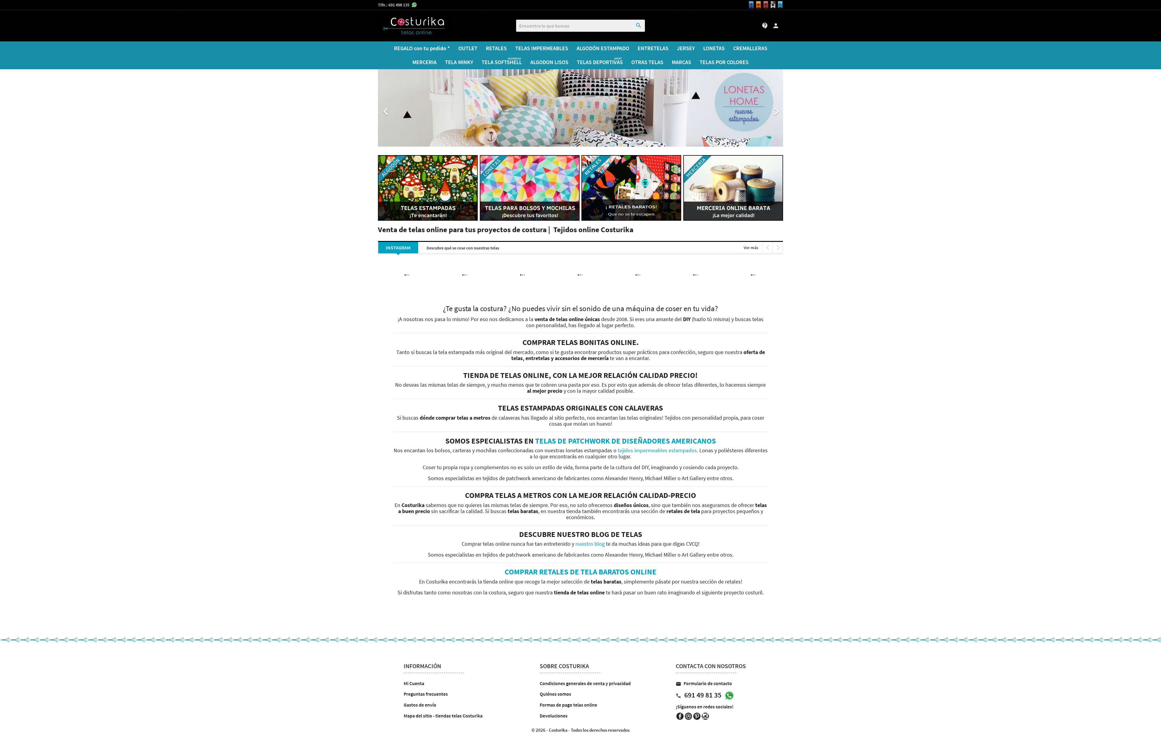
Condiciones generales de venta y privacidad (585, 683)
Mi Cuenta (414, 683)
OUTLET (467, 48)
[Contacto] (779, 5)
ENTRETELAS (653, 48)
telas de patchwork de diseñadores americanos (625, 441)
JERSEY (686, 48)
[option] (580, 108)
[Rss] (757, 5)
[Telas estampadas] (428, 187)
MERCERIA (424, 62)
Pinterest (697, 716)
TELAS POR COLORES (724, 62)
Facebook (680, 716)
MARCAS (681, 62)
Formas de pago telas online (568, 705)
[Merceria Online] (733, 187)
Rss (688, 716)
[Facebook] (750, 5)
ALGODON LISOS (549, 62)
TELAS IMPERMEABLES (541, 48)
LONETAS (714, 48)
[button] (408, 108)
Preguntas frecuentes (426, 694)
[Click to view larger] (464, 267)
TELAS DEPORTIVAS (600, 61)
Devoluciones (553, 716)
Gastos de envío (420, 705)
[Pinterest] (765, 5)
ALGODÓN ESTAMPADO (603, 48)
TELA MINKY (459, 62)
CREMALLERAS (750, 48)
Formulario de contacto (704, 683)
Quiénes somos (555, 694)
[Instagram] (772, 5)
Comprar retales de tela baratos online (580, 572)
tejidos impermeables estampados (657, 450)
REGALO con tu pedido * (422, 48)
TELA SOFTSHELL (502, 61)
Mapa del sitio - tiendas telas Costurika (443, 716)
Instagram (705, 716)
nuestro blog (590, 544)
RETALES (496, 48)
